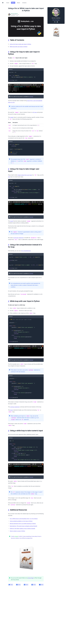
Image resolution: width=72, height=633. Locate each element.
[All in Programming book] (56, 31)
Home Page (30, 578)
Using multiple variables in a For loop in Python (21, 521)
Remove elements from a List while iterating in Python (23, 523)
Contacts (24, 2)
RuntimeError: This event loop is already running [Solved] (23, 526)
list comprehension (26, 250)
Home (7, 2)
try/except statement (18, 237)
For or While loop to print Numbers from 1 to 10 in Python (24, 518)
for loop (35, 112)
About (18, 2)
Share (11, 584)
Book (13, 2)
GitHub (31, 96)
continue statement (15, 407)
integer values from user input (24, 175)
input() (11, 221)
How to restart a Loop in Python (17, 531)
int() (9, 176)
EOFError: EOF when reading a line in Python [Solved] (22, 528)
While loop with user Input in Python (18, 46)
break (11, 410)
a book (16, 536)
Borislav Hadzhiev (14, 13)
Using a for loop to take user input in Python (20, 44)
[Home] (3, 3)
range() (11, 117)
